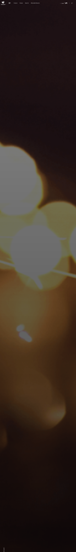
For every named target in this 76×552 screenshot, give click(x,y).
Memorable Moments (35, 3)
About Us (27, 3)
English (62, 3)
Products (15, 3)
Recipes (21, 3)
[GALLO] (3, 3)
